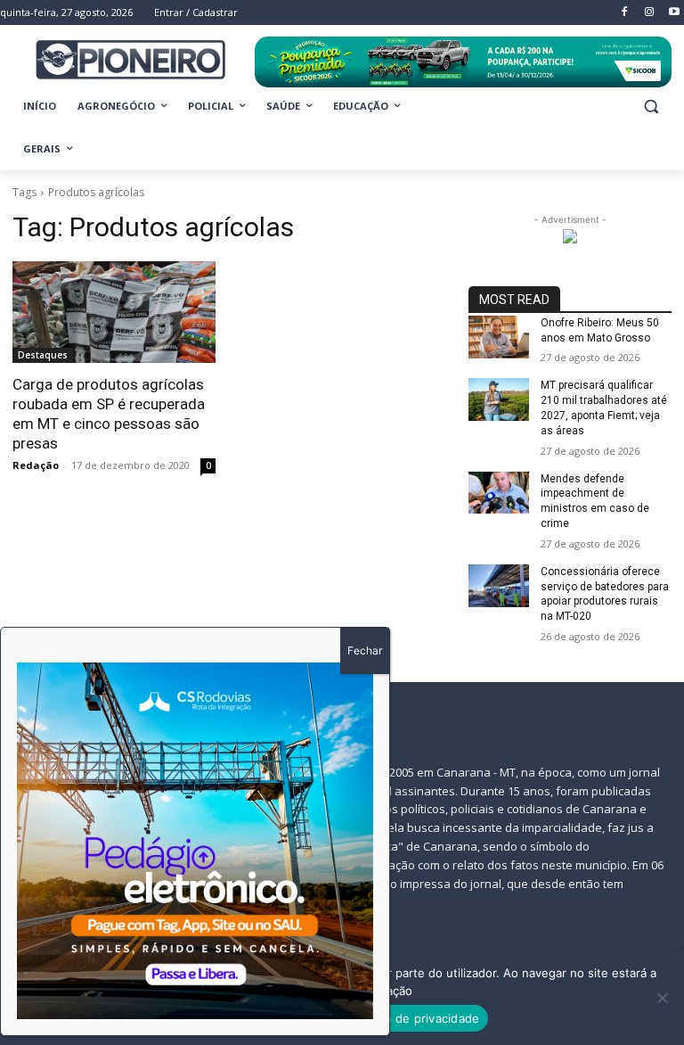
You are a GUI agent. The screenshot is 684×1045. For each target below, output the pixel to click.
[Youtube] (674, 13)
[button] (651, 107)
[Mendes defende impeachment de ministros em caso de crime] (498, 493)
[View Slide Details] (463, 62)
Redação (35, 465)
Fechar (364, 650)
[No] (662, 998)
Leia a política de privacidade (397, 1018)
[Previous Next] (195, 840)
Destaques (43, 355)
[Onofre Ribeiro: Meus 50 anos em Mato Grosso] (498, 337)
